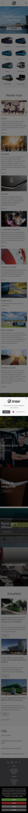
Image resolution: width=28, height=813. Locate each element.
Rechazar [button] (14, 803)
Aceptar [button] (14, 799)
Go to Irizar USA (20, 411)
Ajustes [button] (14, 806)
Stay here (6, 412)
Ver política (14, 810)
